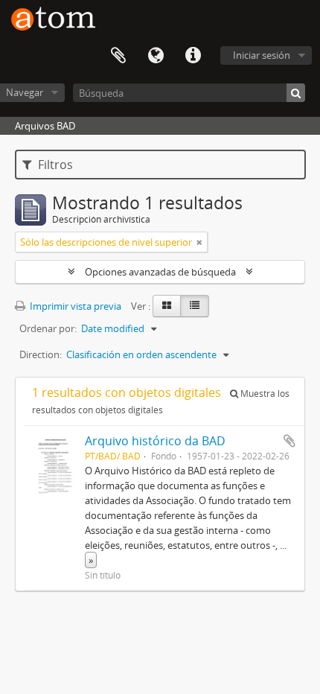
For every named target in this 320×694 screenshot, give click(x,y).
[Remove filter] (199, 242)
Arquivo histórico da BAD (155, 441)
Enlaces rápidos (192, 55)
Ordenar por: (48, 328)
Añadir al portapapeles (289, 440)
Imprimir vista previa (74, 306)
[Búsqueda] (296, 92)
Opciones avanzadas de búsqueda (160, 271)
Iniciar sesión (261, 55)
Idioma (155, 55)
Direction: (40, 354)
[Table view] (194, 306)
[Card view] (167, 306)
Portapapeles (118, 55)
